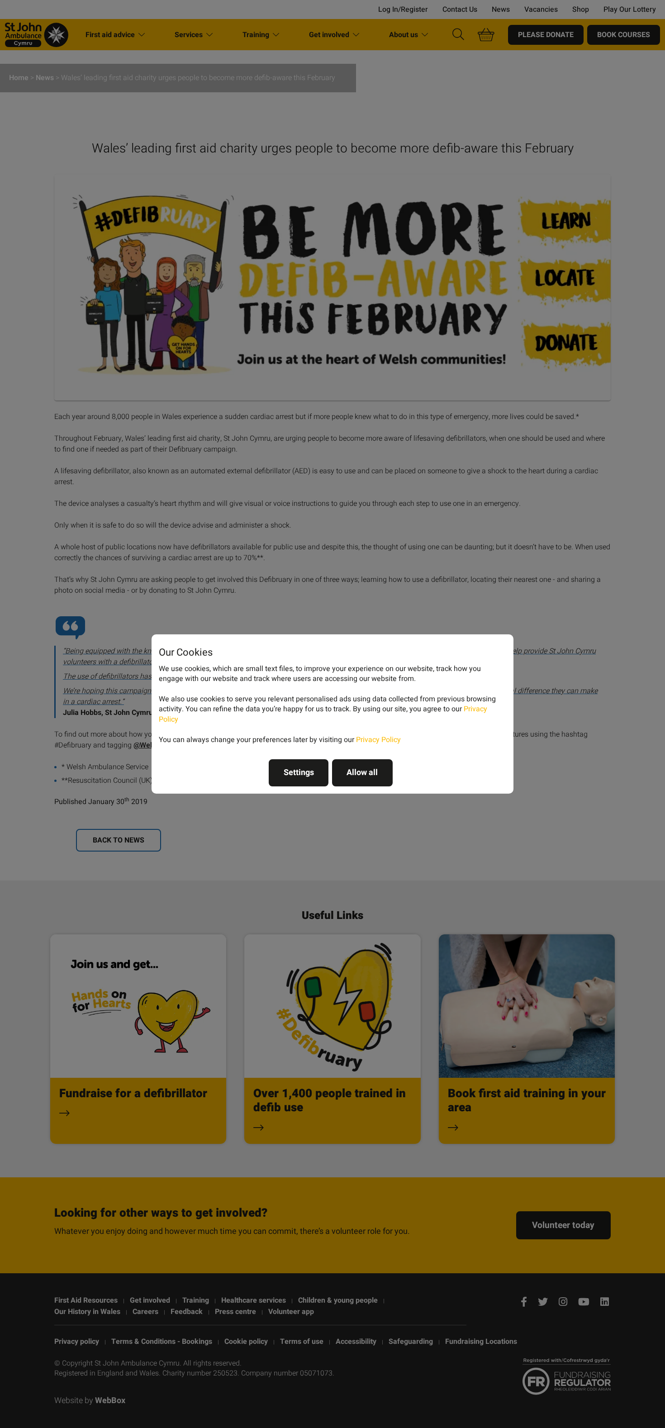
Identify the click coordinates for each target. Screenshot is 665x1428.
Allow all (362, 772)
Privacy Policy (378, 739)
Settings (299, 772)
